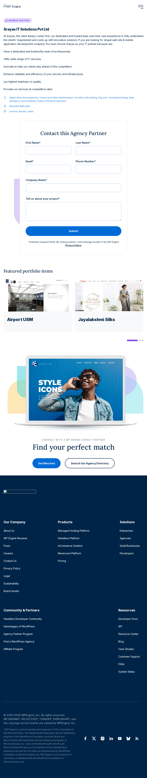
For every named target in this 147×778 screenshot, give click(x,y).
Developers (127, 553)
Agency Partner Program (18, 633)
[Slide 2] (140, 340)
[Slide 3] (142, 340)
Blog (121, 641)
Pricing (62, 560)
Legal (7, 575)
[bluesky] (128, 738)
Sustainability (11, 583)
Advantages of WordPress (19, 626)
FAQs (121, 664)
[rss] (137, 738)
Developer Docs (128, 618)
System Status (126, 671)
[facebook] (85, 738)
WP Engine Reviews (15, 538)
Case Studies (126, 649)
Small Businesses (130, 545)
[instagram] (102, 738)
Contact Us (10, 560)
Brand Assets (11, 591)
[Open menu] (141, 7)
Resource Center (128, 633)
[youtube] (120, 738)
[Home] (72, 499)
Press (7, 545)
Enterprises (126, 530)
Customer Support (129, 656)
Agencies (125, 538)
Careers (8, 553)
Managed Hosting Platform (73, 530)
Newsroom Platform (69, 553)
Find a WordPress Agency (19, 641)
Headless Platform (68, 538)
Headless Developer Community (23, 618)
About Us (9, 530)
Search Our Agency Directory (90, 463)
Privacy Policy (73, 245)
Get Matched (46, 463)
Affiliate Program (13, 649)
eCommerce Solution (70, 545)
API (120, 626)
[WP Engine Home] (17, 7)
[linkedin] (111, 738)
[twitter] (94, 738)
